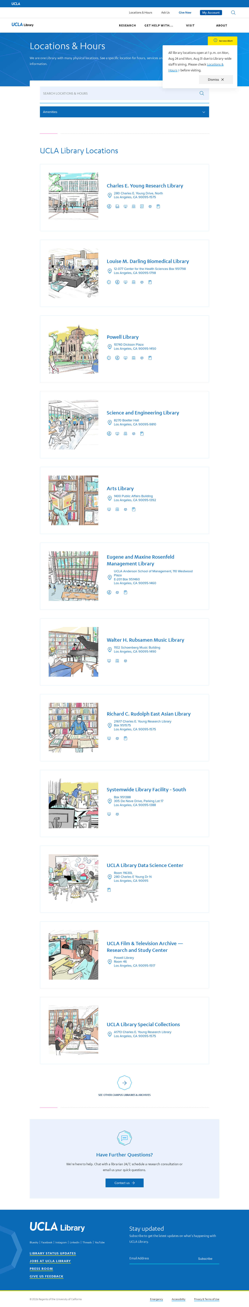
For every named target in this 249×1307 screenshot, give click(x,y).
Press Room (41, 1268)
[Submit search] (201, 93)
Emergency (156, 1299)
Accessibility (178, 1299)
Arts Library (120, 488)
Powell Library (123, 337)
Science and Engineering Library (143, 413)
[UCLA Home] (16, 3)
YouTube (100, 1242)
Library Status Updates (53, 1253)
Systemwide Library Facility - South (146, 790)
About (221, 25)
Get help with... (159, 25)
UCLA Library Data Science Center (145, 865)
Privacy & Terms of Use (206, 1299)
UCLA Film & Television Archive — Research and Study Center (145, 946)
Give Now (185, 12)
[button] (233, 12)
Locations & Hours (140, 12)
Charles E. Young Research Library (145, 186)
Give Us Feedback (46, 1276)
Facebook (46, 1242)
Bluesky (34, 1242)
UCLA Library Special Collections (143, 1024)
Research (127, 25)
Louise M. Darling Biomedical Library (148, 261)
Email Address (139, 1258)
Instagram (61, 1242)
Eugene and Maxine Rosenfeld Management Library (140, 560)
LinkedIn (74, 1242)
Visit (190, 25)
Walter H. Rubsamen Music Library (145, 640)
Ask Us (165, 12)
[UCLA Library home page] (23, 25)
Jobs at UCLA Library (50, 1261)
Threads (87, 1242)
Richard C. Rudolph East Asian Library (149, 714)
